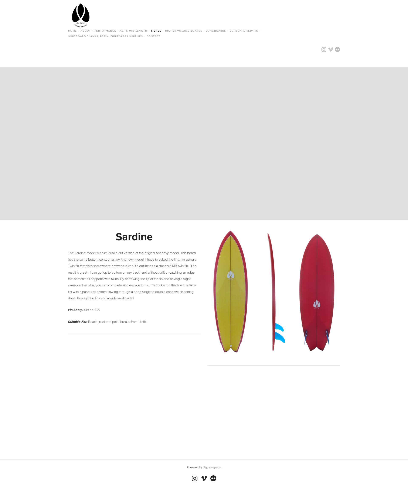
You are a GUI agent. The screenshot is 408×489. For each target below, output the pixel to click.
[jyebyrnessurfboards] (213, 478)
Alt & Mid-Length (133, 31)
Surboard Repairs (244, 31)
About (86, 31)
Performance (105, 31)
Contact (153, 36)
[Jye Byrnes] (195, 478)
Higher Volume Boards (183, 31)
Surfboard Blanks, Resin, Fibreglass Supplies (105, 36)
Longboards (216, 31)
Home (72, 31)
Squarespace (212, 467)
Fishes (156, 31)
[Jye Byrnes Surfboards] (204, 478)
